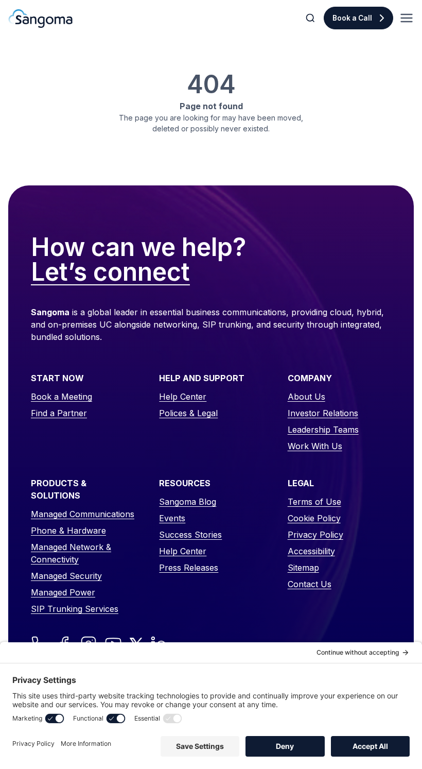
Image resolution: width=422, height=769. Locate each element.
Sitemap (303, 567)
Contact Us (309, 584)
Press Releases (188, 567)
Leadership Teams (323, 429)
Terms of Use (314, 502)
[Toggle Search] (311, 18)
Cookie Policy (314, 518)
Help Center (182, 396)
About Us (306, 396)
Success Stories (190, 534)
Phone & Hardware (68, 530)
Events (172, 518)
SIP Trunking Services (74, 609)
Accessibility (311, 551)
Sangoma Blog (187, 502)
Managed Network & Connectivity (71, 553)
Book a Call (352, 18)
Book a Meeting (61, 396)
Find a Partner (59, 413)
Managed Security (66, 576)
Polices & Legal (188, 413)
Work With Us (315, 446)
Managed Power (63, 592)
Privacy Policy (315, 534)
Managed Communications (82, 514)
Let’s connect (110, 272)
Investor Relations (323, 413)
